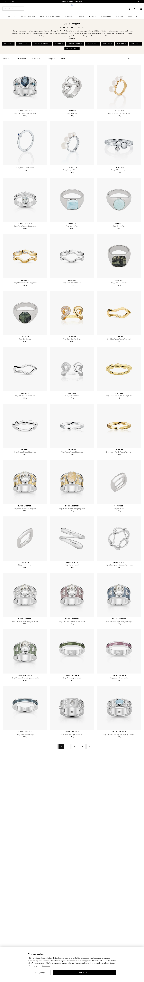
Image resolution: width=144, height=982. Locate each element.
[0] (141, 8)
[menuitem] (11, 16)
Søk (22, 8)
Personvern (46, 965)
